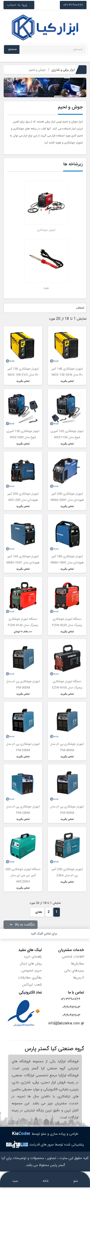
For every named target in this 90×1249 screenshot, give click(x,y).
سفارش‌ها (77, 964)
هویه (46, 288)
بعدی (38, 912)
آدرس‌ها (78, 978)
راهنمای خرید (33, 957)
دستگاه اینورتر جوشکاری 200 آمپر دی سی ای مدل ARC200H (22, 875)
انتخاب (79, 308)
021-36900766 (73, 5)
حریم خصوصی (31, 971)
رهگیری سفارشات (30, 978)
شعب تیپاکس (32, 985)
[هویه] (46, 261)
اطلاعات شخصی (73, 957)
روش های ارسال (31, 964)
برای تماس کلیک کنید (44, 933)
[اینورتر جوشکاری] (46, 203)
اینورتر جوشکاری (46, 230)
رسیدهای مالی (74, 971)
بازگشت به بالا (22, 925)
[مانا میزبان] (17, 1144)
